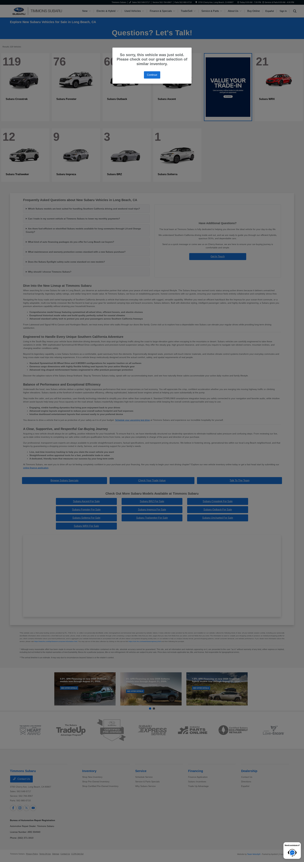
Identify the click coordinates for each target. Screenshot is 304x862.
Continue (152, 75)
